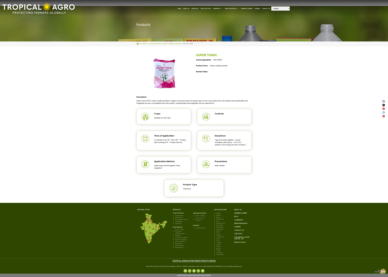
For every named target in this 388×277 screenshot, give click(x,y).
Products (194, 8)
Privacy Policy (240, 242)
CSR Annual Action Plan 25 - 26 (241, 238)
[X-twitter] (198, 271)
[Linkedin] (185, 271)
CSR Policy (238, 234)
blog (236, 216)
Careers (257, 8)
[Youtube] (203, 271)
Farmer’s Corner (246, 8)
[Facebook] (194, 271)
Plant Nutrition (155, 43)
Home (179, 8)
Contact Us (266, 8)
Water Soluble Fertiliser (172, 43)
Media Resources (231, 8)
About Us (186, 8)
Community (217, 8)
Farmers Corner (240, 213)
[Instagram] (189, 271)
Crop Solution (205, 8)
